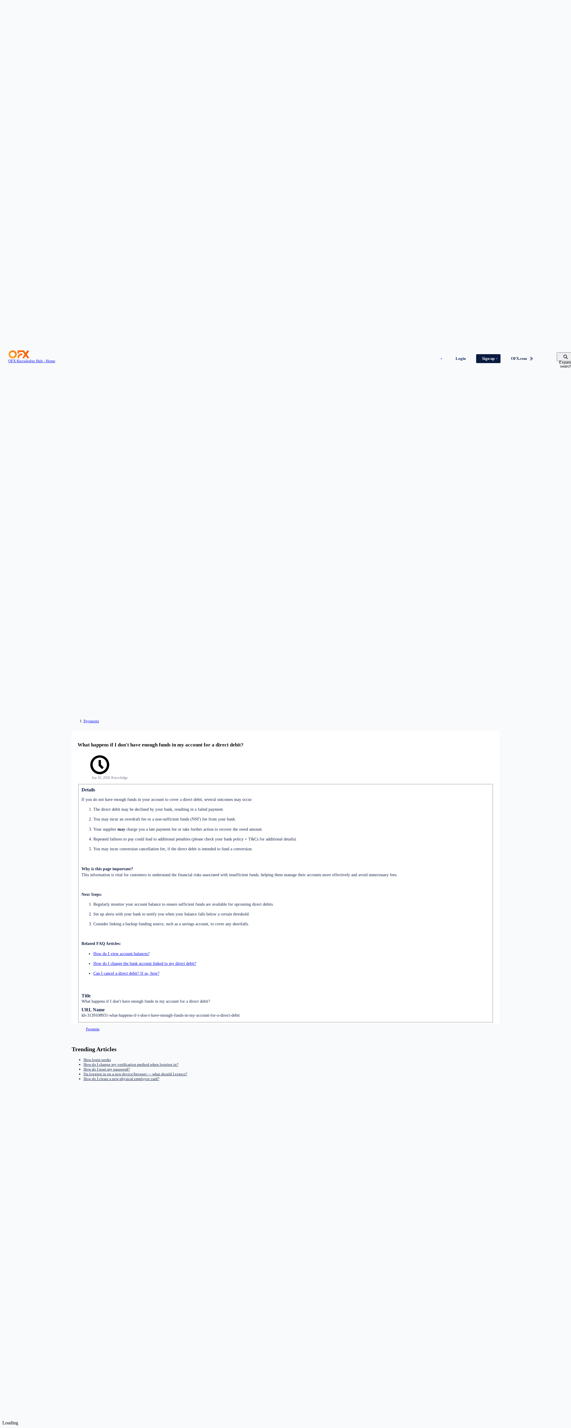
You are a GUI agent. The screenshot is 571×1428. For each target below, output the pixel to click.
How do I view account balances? (121, 954)
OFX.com (519, 358)
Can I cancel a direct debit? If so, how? (126, 973)
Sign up (488, 358)
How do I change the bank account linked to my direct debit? (144, 963)
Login (461, 358)
